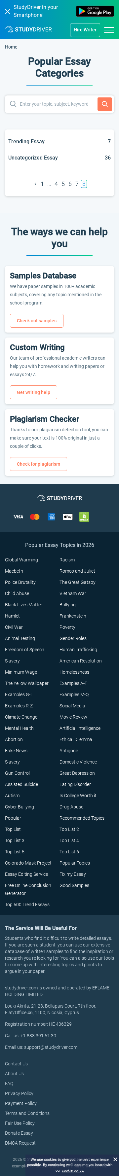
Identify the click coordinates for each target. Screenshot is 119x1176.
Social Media (72, 705)
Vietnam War (73, 593)
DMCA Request (20, 1143)
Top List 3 (14, 840)
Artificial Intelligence (80, 728)
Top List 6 (69, 851)
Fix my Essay (73, 874)
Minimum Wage (21, 672)
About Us (14, 1073)
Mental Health (19, 728)
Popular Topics (75, 863)
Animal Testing (20, 638)
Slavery (12, 660)
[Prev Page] (35, 184)
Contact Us (16, 1063)
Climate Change (21, 717)
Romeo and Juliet (77, 571)
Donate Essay (19, 1133)
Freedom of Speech (24, 649)
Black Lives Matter (23, 604)
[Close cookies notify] (115, 1159)
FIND (104, 104)
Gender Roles (73, 638)
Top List (13, 829)
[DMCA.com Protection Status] (84, 516)
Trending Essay (26, 141)
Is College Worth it (78, 795)
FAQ (9, 1083)
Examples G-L (19, 694)
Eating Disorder (75, 784)
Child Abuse (17, 593)
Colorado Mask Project (28, 863)
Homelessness (74, 672)
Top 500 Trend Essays (27, 904)
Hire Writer (85, 29)
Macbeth (14, 571)
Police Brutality (20, 582)
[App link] (95, 11)
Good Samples (74, 885)
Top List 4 (69, 840)
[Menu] (109, 30)
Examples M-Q (74, 694)
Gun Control (17, 773)
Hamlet (12, 616)
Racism (67, 559)
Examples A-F (73, 683)
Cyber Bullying (19, 806)
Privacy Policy (19, 1093)
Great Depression (77, 773)
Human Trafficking (78, 649)
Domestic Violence (78, 762)
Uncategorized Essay (33, 158)
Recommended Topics (82, 818)
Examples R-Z (19, 705)
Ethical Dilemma (76, 739)
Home (11, 47)
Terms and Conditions (27, 1113)
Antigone (69, 750)
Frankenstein (73, 616)
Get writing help (33, 392)
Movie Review (73, 717)
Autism (12, 795)
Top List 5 (14, 851)
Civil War (14, 627)
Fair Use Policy (20, 1123)
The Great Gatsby (78, 582)
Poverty (67, 627)
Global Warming (21, 559)
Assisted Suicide (21, 784)
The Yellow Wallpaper (27, 683)
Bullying (68, 604)
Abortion (14, 739)
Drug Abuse (71, 806)
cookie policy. (73, 1170)
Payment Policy (21, 1103)
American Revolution (81, 660)
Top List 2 (69, 829)
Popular (13, 818)
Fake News (16, 750)
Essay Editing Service (26, 874)
